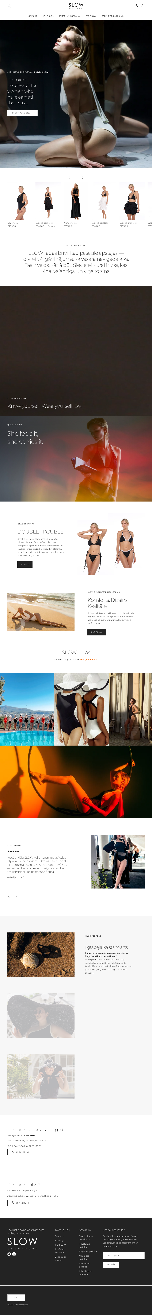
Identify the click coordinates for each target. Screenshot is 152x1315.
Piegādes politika (88, 1251)
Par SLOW (96, 632)
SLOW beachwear (21, 1305)
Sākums (59, 1236)
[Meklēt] (9, 6)
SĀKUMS (32, 16)
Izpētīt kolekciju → (22, 113)
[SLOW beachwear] (76, 6)
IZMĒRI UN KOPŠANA (69, 16)
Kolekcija (59, 1240)
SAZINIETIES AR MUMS (113, 16)
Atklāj (25, 564)
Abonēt (111, 1264)
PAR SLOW (91, 16)
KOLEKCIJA (48, 16)
